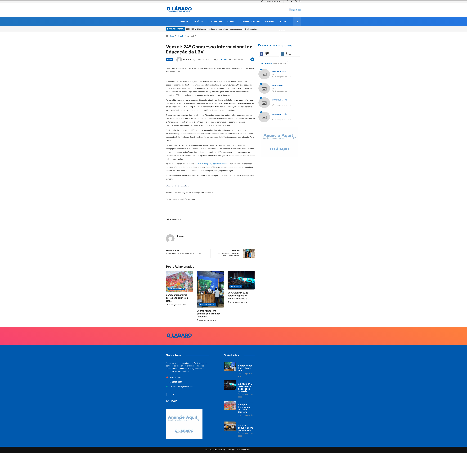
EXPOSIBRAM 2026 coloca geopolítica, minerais (245, 388)
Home (172, 36)
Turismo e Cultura (251, 21)
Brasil (180, 36)
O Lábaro (184, 21)
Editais (283, 21)
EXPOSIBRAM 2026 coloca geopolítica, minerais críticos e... (211, 295)
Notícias (198, 21)
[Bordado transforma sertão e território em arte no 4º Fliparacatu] (230, 405)
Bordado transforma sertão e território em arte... (243, 298)
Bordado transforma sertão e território (244, 408)
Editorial (269, 21)
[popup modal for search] (297, 21)
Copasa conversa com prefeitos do (245, 427)
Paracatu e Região (180, 304)
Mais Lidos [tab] (280, 63)
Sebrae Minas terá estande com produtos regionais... (182, 313)
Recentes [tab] (266, 63)
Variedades (216, 21)
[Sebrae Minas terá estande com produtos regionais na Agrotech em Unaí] (230, 366)
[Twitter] (291, 1)
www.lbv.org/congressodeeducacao (212, 164)
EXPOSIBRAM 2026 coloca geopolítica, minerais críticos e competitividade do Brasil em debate (222, 29)
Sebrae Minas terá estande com (245, 368)
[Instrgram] (296, 1)
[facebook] (287, 1)
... (273, 73)
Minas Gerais (209, 286)
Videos (230, 21)
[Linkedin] (300, 1)
